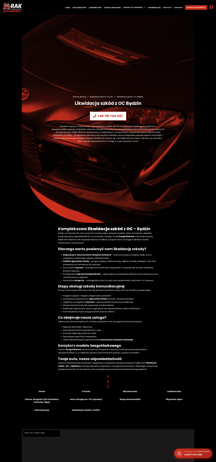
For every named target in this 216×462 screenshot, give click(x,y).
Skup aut (167, 7)
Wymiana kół (154, 7)
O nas (67, 7)
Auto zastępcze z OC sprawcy (86, 399)
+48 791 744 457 (110, 116)
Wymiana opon (174, 399)
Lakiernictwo (95, 7)
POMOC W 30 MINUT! (196, 7)
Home (42, 391)
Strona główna (79, 96)
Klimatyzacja (41, 410)
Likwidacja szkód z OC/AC (101, 96)
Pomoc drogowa (112, 7)
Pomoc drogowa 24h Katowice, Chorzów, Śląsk (42, 401)
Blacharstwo (79, 7)
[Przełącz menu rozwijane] (145, 7)
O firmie (86, 391)
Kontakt (178, 7)
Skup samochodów (130, 399)
